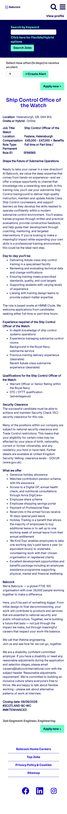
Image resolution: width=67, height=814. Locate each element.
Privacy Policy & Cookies (33, 765)
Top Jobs (33, 757)
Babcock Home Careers (33, 749)
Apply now (51, 86)
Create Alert (36, 74)
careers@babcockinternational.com (26, 668)
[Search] (53, 7)
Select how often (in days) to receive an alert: (32, 65)
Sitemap (33, 773)
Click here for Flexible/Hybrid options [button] (32, 40)
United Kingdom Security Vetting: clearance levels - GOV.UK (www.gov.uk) (31, 458)
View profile (55, 16)
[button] (62, 7)
